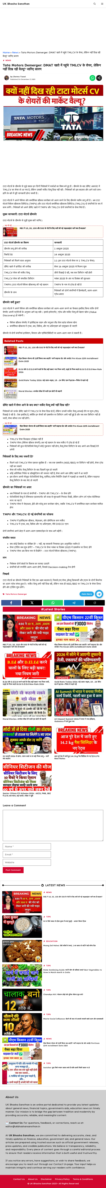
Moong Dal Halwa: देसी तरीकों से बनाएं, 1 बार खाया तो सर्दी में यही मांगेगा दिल (69, 945)
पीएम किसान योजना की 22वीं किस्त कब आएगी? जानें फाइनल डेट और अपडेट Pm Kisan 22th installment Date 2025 (78, 645)
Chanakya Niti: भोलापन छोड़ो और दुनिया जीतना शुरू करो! (63, 994)
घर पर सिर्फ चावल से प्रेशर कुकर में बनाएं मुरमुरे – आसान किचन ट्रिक (64, 921)
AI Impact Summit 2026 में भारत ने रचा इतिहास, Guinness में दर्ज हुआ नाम (74, 720)
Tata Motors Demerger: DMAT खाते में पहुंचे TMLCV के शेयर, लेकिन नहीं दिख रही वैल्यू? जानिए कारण (52, 67)
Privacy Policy (62, 1179)
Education (51, 941)
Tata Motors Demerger (16, 594)
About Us (33, 1179)
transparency (76, 1145)
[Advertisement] (53, 30)
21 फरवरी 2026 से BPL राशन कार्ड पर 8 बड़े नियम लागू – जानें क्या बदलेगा (26, 757)
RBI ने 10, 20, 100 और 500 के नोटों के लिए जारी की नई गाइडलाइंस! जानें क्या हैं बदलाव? (53, 228)
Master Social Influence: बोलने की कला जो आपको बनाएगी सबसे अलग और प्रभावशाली (73, 1019)
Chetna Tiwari (19, 77)
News (15, 52)
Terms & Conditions (83, 1179)
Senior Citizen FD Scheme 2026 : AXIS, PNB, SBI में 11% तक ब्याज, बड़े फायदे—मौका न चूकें (27, 794)
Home (6, 52)
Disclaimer (46, 1179)
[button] (94, 4)
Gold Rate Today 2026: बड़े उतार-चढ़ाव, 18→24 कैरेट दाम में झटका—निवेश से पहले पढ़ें (77, 683)
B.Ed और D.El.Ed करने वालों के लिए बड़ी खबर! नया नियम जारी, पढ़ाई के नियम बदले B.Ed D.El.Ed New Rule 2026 (26, 683)
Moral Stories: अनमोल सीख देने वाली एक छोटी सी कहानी (24, 719)
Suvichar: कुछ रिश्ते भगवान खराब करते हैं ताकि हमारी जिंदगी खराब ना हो (66, 1068)
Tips (48, 917)
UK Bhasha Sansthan (16, 3)
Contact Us (19, 1179)
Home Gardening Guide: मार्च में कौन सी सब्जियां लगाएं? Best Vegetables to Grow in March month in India (72, 971)
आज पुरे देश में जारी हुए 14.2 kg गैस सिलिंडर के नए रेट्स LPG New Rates (76, 757)
